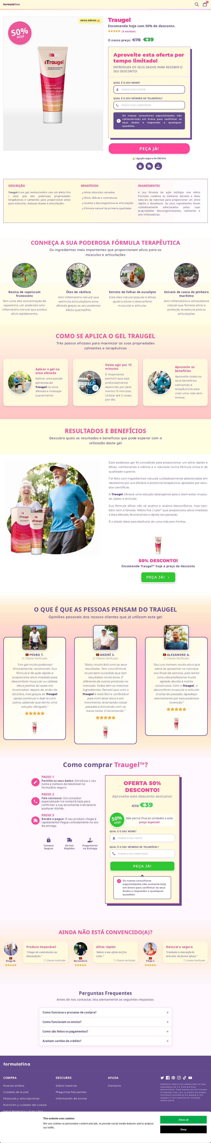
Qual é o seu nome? (126, 82)
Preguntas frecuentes (71, 1092)
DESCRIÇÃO (16, 186)
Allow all (183, 1119)
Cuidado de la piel (16, 1092)
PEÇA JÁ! (149, 148)
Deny (183, 1129)
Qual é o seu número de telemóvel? (138, 98)
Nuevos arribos (13, 1085)
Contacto (114, 1085)
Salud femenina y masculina (23, 1111)
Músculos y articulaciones (21, 1098)
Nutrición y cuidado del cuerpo (25, 1104)
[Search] (197, 4)
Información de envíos (71, 1098)
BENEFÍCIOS (89, 186)
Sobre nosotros (66, 1085)
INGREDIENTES (149, 186)
